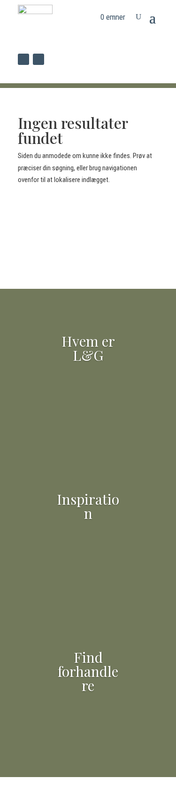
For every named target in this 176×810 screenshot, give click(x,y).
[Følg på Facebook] (23, 59)
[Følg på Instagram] (38, 59)
